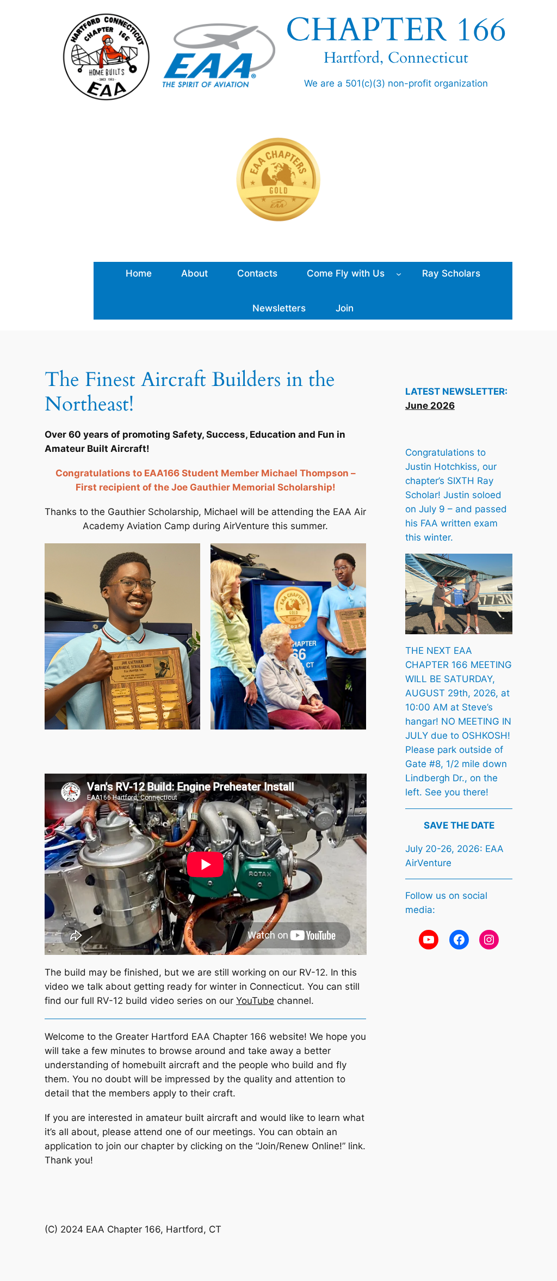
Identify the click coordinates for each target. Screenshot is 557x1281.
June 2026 (430, 405)
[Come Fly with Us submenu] (398, 273)
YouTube (255, 1000)
